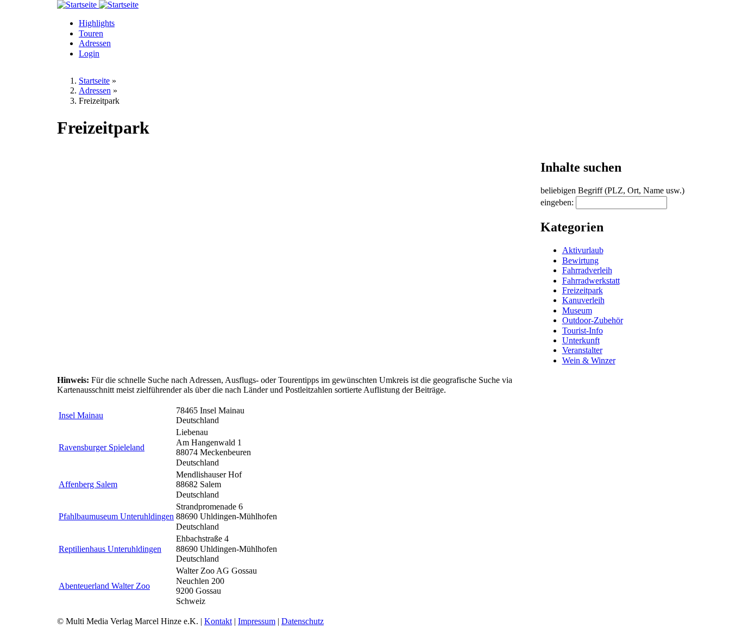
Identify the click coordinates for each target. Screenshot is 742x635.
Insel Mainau (81, 415)
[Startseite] (78, 4)
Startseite (94, 80)
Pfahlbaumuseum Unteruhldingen (116, 516)
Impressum (256, 621)
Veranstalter (582, 350)
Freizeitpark (582, 290)
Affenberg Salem (88, 484)
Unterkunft (581, 340)
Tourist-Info (582, 330)
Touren (91, 33)
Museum (577, 310)
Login (89, 53)
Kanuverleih (583, 300)
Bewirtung (580, 260)
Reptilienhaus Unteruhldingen (110, 549)
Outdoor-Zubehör (592, 320)
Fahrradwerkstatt (591, 280)
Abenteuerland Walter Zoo (104, 585)
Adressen (95, 43)
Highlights (97, 23)
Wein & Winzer (588, 360)
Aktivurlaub (582, 250)
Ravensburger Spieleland (101, 447)
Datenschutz (302, 621)
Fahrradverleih (587, 270)
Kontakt (218, 621)
